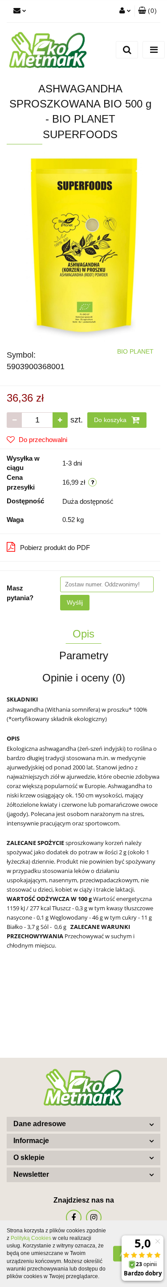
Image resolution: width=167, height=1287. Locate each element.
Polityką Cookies (31, 1238)
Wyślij (75, 602)
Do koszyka (111, 419)
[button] (147, 11)
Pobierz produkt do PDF (55, 547)
